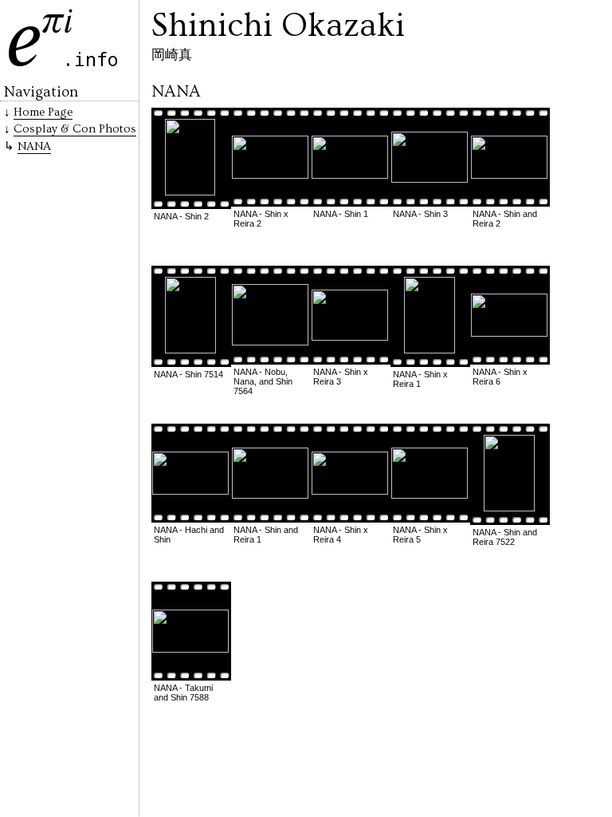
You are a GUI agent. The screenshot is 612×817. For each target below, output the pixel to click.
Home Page (43, 112)
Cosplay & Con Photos (75, 129)
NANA (34, 146)
